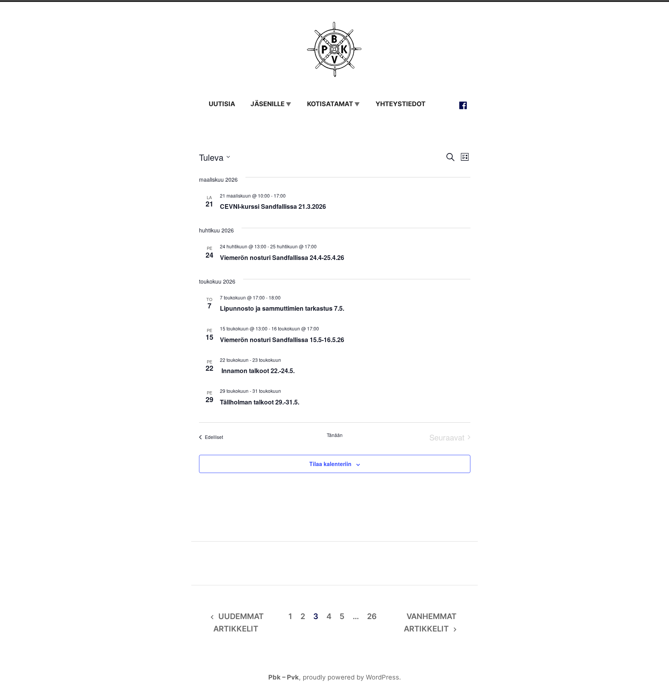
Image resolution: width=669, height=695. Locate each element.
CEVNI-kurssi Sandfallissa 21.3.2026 (273, 206)
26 (372, 616)
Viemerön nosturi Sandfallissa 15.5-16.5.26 (282, 339)
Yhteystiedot (400, 104)
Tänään (335, 435)
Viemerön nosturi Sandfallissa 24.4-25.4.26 (282, 257)
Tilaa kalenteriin (330, 464)
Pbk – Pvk (283, 677)
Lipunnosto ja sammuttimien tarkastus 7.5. (282, 308)
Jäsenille (267, 104)
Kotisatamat (330, 104)
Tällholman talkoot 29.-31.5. (259, 401)
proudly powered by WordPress (351, 677)
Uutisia (222, 104)
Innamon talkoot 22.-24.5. (257, 370)
